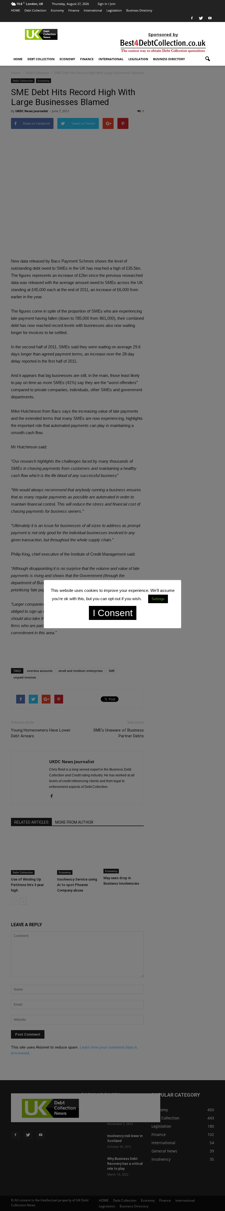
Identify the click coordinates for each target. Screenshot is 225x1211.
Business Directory (139, 10)
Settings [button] (158, 599)
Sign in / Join (107, 4)
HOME (15, 10)
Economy (57, 10)
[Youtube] (210, 18)
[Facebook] (192, 18)
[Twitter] (201, 18)
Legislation (114, 10)
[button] (207, 59)
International (93, 10)
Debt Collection (35, 10)
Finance (73, 10)
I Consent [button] (113, 613)
